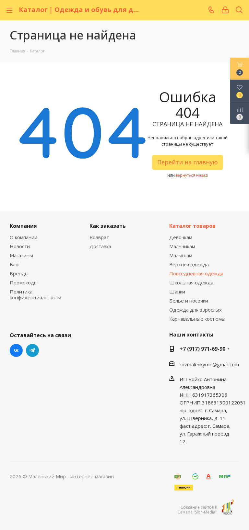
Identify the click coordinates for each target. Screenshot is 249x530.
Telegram (32, 350)
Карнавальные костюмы (197, 318)
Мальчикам (182, 246)
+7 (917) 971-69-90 (202, 348)
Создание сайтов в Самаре (197, 509)
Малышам (180, 255)
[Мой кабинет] (225, 10)
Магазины (21, 255)
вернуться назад (192, 175)
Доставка (100, 246)
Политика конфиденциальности (35, 294)
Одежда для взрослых (195, 309)
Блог (15, 264)
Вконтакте (16, 350)
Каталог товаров (192, 225)
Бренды (19, 273)
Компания (23, 225)
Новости (20, 246)
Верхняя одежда (189, 264)
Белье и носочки (188, 300)
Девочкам (180, 237)
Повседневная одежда (196, 273)
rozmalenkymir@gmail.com (209, 364)
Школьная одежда (191, 282)
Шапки (177, 291)
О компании (23, 237)
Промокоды (24, 282)
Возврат (99, 237)
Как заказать (107, 225)
